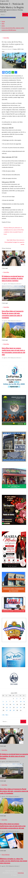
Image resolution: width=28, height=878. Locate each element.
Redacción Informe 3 (7, 49)
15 (13, 704)
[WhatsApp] (12, 72)
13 (7, 704)
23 (17, 707)
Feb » (7, 715)
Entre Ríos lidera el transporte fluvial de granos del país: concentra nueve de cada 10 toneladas (14, 791)
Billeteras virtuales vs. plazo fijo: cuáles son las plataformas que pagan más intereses (13, 861)
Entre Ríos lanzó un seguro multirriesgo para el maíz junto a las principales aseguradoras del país (13, 826)
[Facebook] (3, 72)
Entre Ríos (6, 37)
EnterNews (21, 873)
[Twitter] (6, 72)
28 (10, 710)
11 (24, 701)
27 (7, 710)
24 (20, 707)
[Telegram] (9, 72)
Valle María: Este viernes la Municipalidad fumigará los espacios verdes (14, 242)
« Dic (3, 715)
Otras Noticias (5, 854)
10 (20, 701)
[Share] (15, 72)
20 (7, 707)
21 (10, 707)
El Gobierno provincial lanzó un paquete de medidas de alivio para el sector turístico (13, 278)
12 (3, 704)
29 (13, 710)
